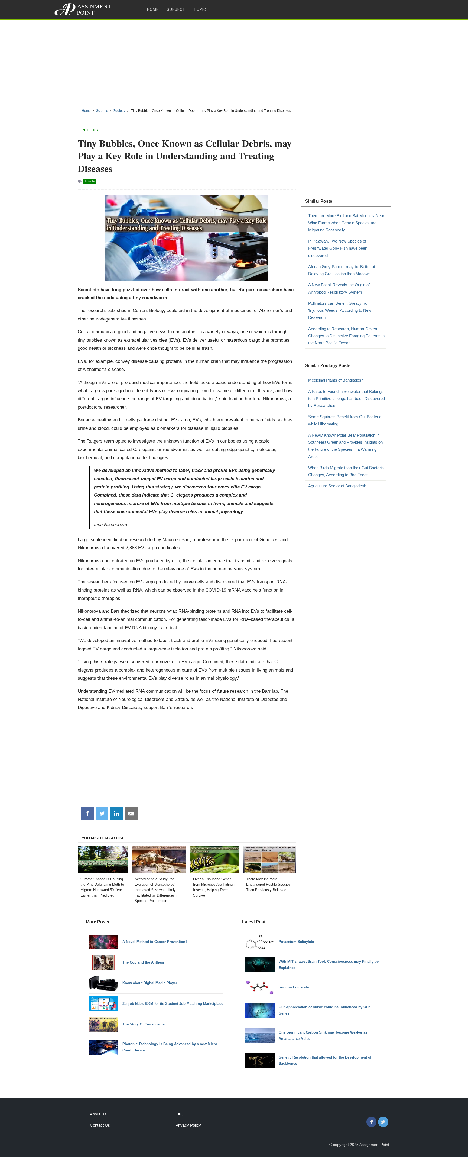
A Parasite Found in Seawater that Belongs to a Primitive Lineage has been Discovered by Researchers (346, 398)
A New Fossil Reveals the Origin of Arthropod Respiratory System (339, 288)
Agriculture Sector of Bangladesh (337, 486)
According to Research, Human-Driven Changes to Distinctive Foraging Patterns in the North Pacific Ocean (346, 335)
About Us (98, 1114)
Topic (200, 9)
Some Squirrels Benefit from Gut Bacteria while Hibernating (344, 420)
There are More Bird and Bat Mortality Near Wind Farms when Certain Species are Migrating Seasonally (346, 222)
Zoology (90, 130)
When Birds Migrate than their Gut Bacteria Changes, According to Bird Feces (346, 471)
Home (153, 9)
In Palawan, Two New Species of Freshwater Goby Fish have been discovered (337, 248)
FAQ (180, 1114)
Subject (176, 9)
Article (90, 181)
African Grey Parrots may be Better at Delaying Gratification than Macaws (341, 270)
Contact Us (100, 1125)
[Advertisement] (234, 62)
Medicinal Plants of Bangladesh (335, 380)
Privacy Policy (188, 1125)
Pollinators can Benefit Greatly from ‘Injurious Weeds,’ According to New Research (339, 310)
